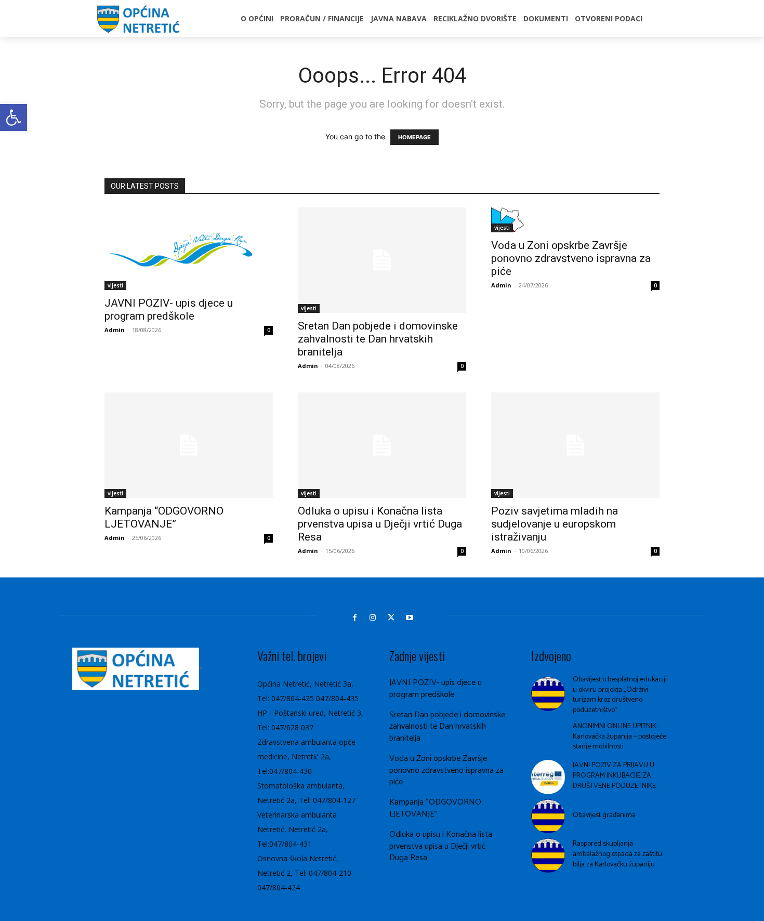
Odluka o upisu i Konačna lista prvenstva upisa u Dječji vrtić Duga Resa (380, 524)
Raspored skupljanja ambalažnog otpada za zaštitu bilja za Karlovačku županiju (617, 854)
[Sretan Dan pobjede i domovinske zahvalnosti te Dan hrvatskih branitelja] (382, 260)
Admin (114, 330)
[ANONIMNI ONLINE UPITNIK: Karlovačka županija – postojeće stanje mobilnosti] (548, 738)
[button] (13, 117)
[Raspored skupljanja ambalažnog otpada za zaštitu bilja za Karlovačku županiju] (548, 855)
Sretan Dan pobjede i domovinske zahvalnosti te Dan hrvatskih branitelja (378, 339)
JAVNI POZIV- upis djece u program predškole (168, 309)
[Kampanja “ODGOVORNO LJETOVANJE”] (188, 445)
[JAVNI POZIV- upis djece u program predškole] (188, 248)
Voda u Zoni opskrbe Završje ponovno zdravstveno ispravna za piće (571, 258)
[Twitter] (391, 617)
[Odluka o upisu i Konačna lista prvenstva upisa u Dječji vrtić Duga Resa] (382, 445)
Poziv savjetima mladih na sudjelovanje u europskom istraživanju (554, 524)
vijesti (115, 285)
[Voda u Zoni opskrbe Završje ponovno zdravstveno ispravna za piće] (575, 219)
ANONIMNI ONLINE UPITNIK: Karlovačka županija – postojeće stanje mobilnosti (619, 736)
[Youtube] (409, 617)
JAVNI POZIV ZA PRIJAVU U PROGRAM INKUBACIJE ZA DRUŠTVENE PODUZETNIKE (614, 775)
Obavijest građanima (604, 815)
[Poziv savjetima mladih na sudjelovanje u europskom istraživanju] (575, 445)
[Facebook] (354, 617)
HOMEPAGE (414, 137)
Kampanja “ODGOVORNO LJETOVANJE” (163, 517)
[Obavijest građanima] (548, 816)
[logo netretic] (140, 20)
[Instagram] (372, 617)
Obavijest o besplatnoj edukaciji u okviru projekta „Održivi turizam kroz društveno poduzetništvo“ (620, 695)
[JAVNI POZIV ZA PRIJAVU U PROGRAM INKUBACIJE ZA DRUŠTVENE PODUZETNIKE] (548, 777)
